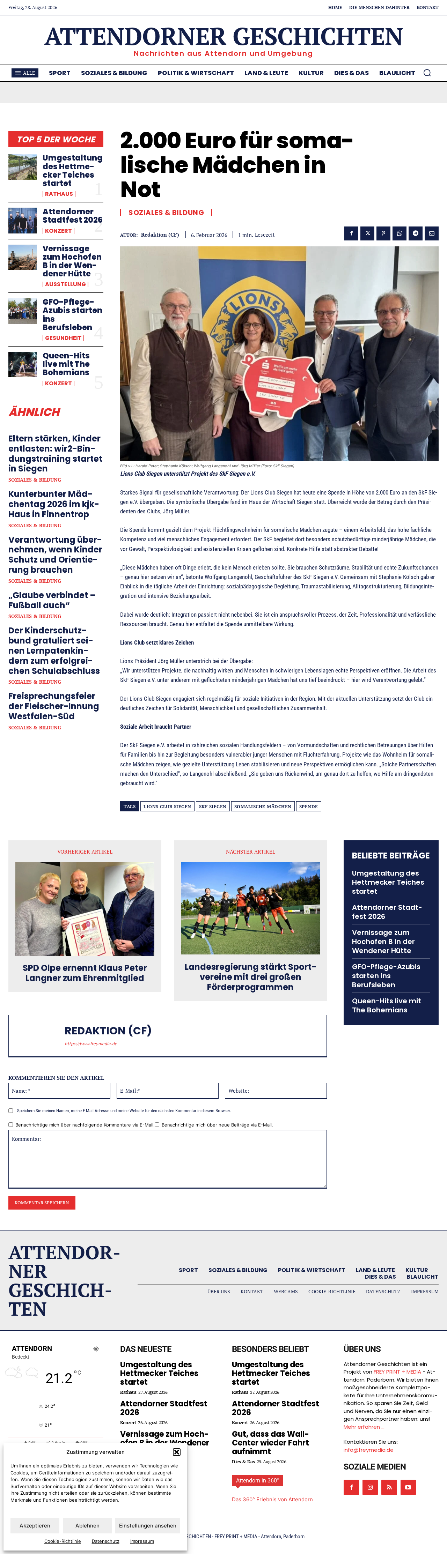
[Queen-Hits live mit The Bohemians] (22, 364)
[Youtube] (408, 1487)
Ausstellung (65, 284)
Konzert (58, 231)
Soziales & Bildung (34, 479)
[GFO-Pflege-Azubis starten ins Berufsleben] (22, 311)
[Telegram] (416, 233)
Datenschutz (105, 1541)
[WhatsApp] (399, 233)
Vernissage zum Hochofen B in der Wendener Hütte (72, 261)
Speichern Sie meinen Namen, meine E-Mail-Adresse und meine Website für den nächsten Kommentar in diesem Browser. (124, 1110)
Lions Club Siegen (167, 806)
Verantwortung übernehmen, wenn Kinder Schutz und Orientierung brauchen (55, 554)
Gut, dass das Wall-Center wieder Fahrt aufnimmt (270, 1443)
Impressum (142, 1541)
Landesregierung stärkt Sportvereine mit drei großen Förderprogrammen (250, 977)
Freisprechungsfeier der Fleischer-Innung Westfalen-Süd (53, 706)
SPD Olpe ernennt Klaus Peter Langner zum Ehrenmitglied (85, 973)
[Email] (432, 233)
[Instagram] (370, 1487)
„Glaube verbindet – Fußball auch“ (52, 600)
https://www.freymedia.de (91, 1043)
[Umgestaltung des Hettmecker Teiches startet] (22, 166)
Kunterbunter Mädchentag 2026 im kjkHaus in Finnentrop (53, 504)
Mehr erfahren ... (364, 1426)
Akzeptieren (35, 1525)
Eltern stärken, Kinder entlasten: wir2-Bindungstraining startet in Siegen (55, 453)
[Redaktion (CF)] (40, 1035)
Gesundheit (63, 338)
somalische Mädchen (263, 806)
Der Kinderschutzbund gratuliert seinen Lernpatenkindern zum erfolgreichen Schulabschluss (54, 650)
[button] (176, 1452)
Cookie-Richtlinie (62, 1541)
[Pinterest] (383, 233)
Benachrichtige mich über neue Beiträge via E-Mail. (217, 1125)
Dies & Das (243, 1462)
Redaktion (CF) (160, 234)
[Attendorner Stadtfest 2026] (22, 220)
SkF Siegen (213, 806)
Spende (308, 806)
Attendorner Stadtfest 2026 (73, 215)
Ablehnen (87, 1525)
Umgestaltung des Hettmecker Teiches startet (73, 171)
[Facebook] (351, 233)
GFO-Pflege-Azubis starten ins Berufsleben (72, 315)
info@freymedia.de (369, 1449)
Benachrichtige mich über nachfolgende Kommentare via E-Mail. (85, 1125)
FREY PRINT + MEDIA (397, 1371)
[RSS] (389, 1487)
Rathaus (59, 194)
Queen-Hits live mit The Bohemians (66, 364)
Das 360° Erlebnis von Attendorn (272, 1499)
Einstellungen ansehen (147, 1525)
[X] (367, 233)
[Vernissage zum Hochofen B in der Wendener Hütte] (22, 257)
